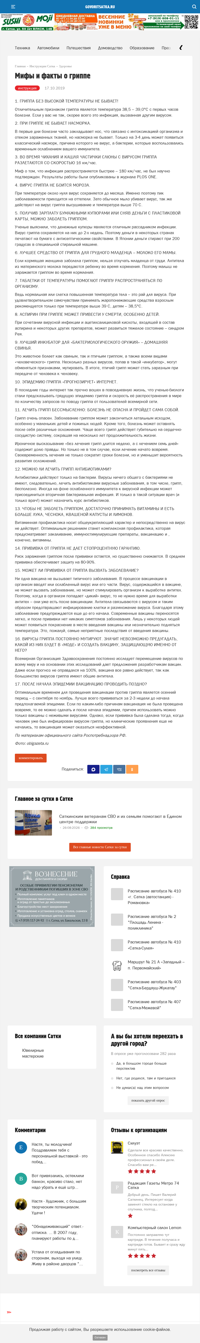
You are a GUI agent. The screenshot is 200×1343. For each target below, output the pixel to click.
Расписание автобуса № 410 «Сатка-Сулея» (154, 945)
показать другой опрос (148, 1100)
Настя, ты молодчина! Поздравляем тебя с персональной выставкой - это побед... (60, 1153)
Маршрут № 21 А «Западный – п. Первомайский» (156, 964)
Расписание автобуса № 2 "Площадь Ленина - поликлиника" (152, 922)
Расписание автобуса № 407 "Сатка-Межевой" (154, 1004)
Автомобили (48, 47)
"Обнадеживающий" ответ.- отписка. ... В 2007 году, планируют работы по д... (57, 1232)
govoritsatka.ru (100, 7)
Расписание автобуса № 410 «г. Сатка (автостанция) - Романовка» (154, 897)
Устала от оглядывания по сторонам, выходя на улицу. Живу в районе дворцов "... (57, 1257)
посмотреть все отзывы (148, 1270)
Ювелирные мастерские (32, 1053)
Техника (22, 47)
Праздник (171, 47)
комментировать (31, 758)
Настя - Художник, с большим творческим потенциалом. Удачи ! (59, 1207)
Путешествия (79, 47)
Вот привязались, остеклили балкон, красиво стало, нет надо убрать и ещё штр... (58, 1181)
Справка (120, 877)
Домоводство (110, 47)
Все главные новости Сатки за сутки (100, 847)
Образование (142, 47)
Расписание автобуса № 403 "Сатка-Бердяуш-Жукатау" (154, 984)
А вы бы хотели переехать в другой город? (147, 1040)
